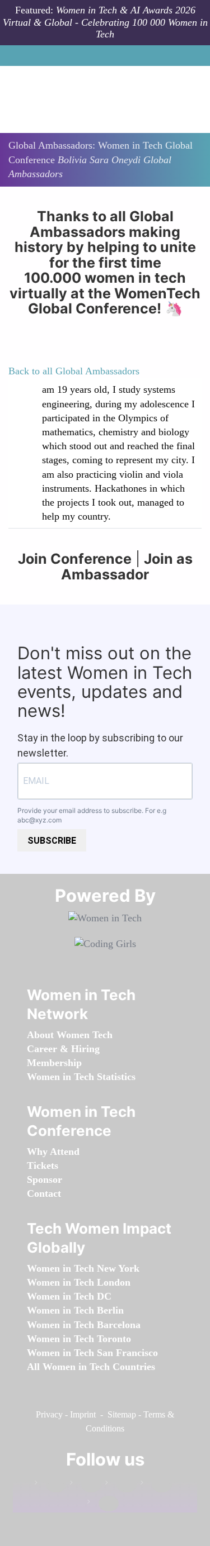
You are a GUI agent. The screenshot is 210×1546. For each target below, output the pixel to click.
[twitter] (156, 1485)
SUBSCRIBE (51, 840)
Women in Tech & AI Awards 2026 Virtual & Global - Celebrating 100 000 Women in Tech (105, 22)
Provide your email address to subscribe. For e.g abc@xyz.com (91, 815)
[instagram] (121, 1485)
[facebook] (50, 1485)
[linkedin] (85, 1485)
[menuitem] (70, 1034)
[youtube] (103, 1504)
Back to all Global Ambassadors (73, 371)
